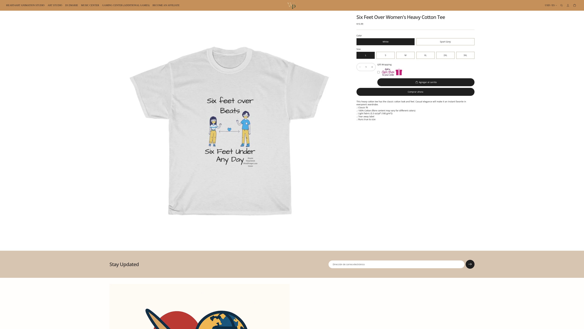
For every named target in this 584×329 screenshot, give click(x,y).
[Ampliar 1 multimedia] (229, 131)
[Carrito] (574, 5)
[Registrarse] (470, 264)
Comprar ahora (415, 91)
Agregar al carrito (428, 82)
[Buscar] (561, 5)
